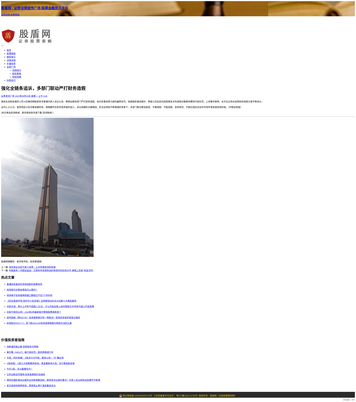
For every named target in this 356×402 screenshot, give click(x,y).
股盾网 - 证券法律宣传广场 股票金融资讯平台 (34, 8)
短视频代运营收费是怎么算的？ (22, 290)
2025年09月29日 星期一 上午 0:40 (31, 96)
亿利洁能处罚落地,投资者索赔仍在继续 (26, 374)
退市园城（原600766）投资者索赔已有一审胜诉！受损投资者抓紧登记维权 (43, 317)
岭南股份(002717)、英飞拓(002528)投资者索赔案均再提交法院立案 (39, 323)
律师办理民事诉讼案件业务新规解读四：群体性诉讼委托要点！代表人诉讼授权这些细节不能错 (53, 380)
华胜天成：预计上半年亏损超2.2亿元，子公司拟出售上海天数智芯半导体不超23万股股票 (50, 306)
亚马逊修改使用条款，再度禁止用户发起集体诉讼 (31, 385)
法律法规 (11, 60)
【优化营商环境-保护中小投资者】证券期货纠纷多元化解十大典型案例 (41, 301)
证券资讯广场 (7, 96)
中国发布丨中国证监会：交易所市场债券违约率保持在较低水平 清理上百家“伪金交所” (51, 270)
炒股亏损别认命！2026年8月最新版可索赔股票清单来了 (34, 312)
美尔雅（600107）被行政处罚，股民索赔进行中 (30, 352)
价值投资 (11, 63)
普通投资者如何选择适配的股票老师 (24, 284)
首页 (9, 50)
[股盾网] (28, 42)
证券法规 (6, 15)
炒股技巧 (11, 80)
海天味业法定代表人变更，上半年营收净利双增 (32, 267)
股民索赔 (16, 73)
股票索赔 (15, 15)
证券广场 (11, 67)
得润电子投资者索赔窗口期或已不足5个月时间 (29, 295)
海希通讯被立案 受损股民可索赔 (22, 347)
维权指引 (11, 57)
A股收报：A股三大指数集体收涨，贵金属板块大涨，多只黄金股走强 (41, 363)
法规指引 (16, 70)
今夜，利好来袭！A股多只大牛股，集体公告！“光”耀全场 (35, 358)
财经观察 (16, 77)
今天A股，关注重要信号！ (20, 369)
